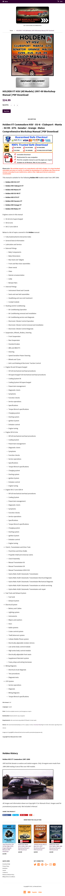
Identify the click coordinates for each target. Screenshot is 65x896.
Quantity (6, 105)
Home (11, 30)
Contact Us (5, 872)
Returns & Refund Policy (8, 874)
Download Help (6, 864)
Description (32, 119)
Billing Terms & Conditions (9, 876)
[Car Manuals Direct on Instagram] (50, 864)
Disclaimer (5, 868)
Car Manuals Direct (37, 886)
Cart (61, 1)
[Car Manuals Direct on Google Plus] (46, 864)
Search (4, 870)
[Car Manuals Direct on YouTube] (54, 864)
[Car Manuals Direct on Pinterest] (42, 864)
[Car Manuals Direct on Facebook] (38, 864)
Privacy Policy (6, 866)
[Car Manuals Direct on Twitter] (35, 864)
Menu (6, 1)
